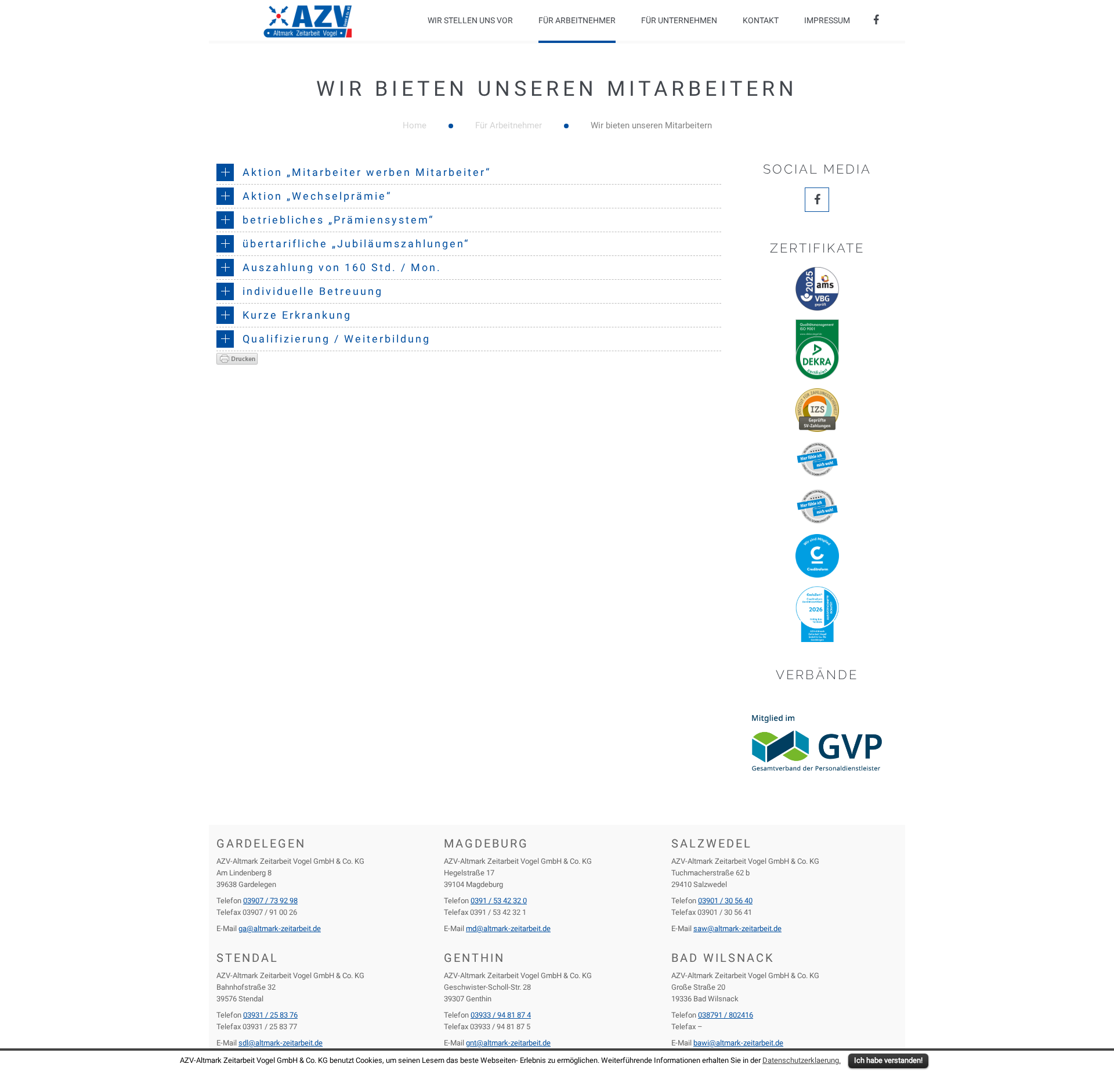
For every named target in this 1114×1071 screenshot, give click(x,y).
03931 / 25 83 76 (270, 1015)
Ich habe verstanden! (888, 1060)
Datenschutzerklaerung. (801, 1060)
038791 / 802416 (725, 1015)
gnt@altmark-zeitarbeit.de (508, 1042)
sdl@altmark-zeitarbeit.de (280, 1042)
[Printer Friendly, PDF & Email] (237, 358)
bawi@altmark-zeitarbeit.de (738, 1042)
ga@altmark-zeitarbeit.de (279, 928)
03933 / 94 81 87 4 (501, 1015)
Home (414, 125)
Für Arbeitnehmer (508, 125)
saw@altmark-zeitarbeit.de (737, 928)
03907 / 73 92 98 (270, 900)
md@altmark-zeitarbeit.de (508, 928)
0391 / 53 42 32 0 (499, 900)
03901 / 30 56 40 (725, 900)
